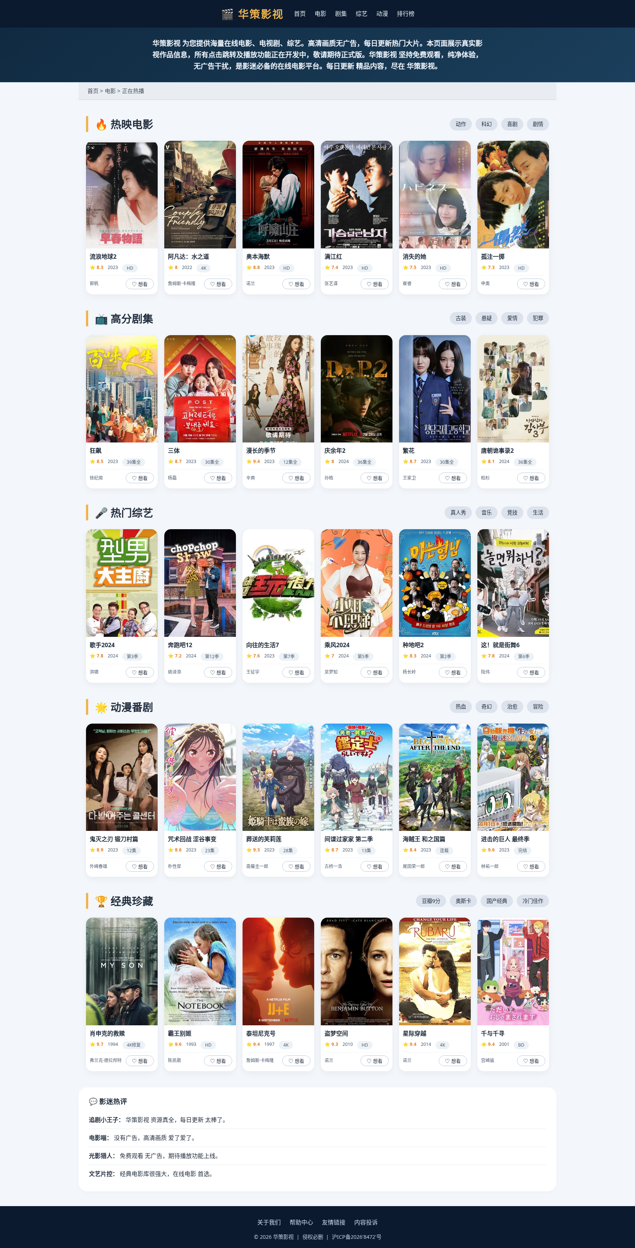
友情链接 (333, 1222)
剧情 (538, 124)
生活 (538, 512)
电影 (320, 14)
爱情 (512, 318)
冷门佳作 (533, 900)
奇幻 (486, 706)
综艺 (361, 14)
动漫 (382, 14)
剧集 (341, 14)
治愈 (512, 706)
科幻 (486, 124)
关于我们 (269, 1222)
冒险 (538, 706)
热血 (461, 706)
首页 (300, 14)
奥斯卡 (463, 900)
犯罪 (538, 318)
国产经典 (497, 900)
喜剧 (512, 124)
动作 (461, 124)
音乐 (486, 512)
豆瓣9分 (431, 900)
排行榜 (406, 14)
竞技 (512, 512)
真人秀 (458, 512)
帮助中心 (301, 1222)
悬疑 (486, 318)
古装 (461, 318)
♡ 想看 (140, 284)
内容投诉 (366, 1222)
